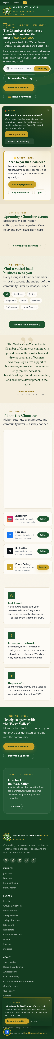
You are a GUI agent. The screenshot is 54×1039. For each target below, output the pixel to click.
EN (25, 3)
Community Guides (12, 934)
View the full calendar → (27, 245)
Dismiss (33, 1021)
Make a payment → (22, 184)
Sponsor (7, 944)
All (7, 294)
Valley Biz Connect (12, 920)
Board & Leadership (13, 966)
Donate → (15, 806)
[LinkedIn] (19, 860)
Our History (9, 990)
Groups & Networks (12, 905)
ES (29, 3)
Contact (16, 2)
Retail (23, 300)
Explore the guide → (16, 1021)
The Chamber (10, 962)
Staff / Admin (9, 887)
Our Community (11, 976)
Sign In (6, 2)
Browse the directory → (19, 141)
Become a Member (19, 87)
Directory (7, 878)
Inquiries (7, 948)
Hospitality (11, 300)
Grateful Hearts (10, 986)
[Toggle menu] (49, 11)
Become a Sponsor (18, 755)
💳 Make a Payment (19, 96)
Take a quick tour (16, 134)
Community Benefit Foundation (18, 981)
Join (40, 192)
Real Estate (8, 929)
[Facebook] (6, 860)
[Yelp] (33, 860)
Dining (32, 294)
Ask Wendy (41, 68)
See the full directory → (27, 324)
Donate (7, 939)
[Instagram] (13, 860)
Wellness (36, 300)
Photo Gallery (10, 910)
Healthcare (18, 294)
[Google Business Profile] (26, 860)
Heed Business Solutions (35, 1033)
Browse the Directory (20, 78)
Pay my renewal (20, 192)
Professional (11, 307)
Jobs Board (8, 924)
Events (6, 901)
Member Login (10, 882)
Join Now (7, 873)
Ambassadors (10, 971)
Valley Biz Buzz (10, 915)
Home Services (30, 307)
